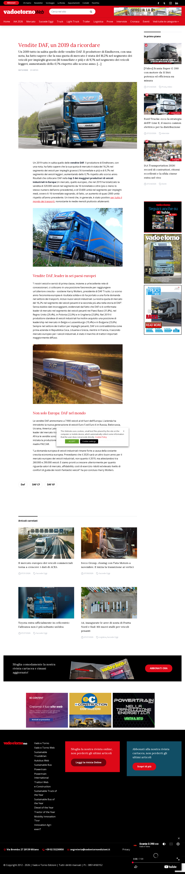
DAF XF (51, 484)
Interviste (121, 21)
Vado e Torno (41, 743)
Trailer (86, 21)
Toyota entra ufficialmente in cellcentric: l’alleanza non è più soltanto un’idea (44, 624)
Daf (23, 484)
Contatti (86, 3)
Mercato (30, 21)
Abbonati (11, 3)
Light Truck (73, 21)
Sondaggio (50, 3)
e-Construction (42, 786)
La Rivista (61, 3)
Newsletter (38, 3)
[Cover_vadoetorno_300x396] (163, 259)
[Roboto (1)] (163, 217)
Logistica (98, 21)
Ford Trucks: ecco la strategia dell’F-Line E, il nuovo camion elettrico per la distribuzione (163, 123)
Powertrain (40, 769)
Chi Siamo (27, 3)
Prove (110, 21)
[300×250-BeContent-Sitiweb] (47, 710)
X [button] (123, 431)
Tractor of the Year (44, 812)
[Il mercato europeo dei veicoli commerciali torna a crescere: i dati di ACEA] (46, 543)
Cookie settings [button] (89, 441)
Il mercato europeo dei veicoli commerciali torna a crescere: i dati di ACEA (45, 565)
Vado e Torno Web (44, 747)
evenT (37, 829)
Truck (60, 21)
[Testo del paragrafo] (148, 11)
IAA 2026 (18, 21)
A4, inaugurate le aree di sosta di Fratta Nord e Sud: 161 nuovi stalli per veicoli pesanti (106, 626)
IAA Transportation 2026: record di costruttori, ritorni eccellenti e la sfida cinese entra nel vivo (162, 171)
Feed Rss (95, 3)
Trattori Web (41, 782)
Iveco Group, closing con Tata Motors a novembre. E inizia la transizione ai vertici (107, 565)
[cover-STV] (163, 309)
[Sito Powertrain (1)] (134, 710)
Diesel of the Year (43, 807)
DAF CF (36, 484)
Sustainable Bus (43, 764)
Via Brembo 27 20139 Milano (22, 849)
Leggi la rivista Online (88, 762)
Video (169, 87)
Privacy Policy (129, 849)
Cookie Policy (101, 437)
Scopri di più (144, 766)
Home (6, 21)
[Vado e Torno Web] (23, 11)
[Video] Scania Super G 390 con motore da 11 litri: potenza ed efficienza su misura (161, 74)
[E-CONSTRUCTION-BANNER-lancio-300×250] (90, 710)
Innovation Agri (42, 825)
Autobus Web (41, 760)
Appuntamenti (74, 3)
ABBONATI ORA (159, 668)
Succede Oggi (46, 21)
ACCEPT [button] (72, 441)
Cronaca (134, 21)
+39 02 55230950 (54, 849)
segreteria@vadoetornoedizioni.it (90, 849)
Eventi (146, 21)
